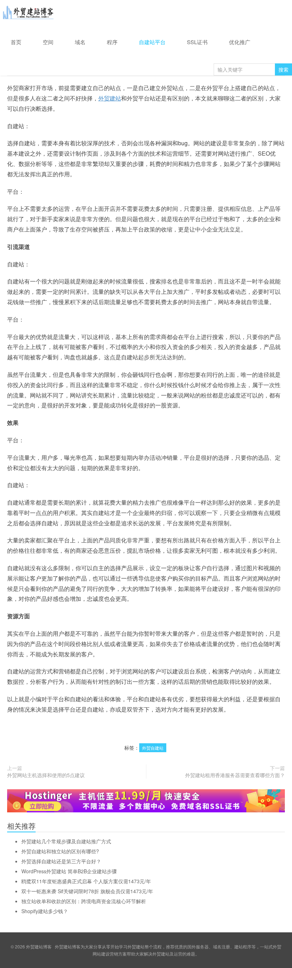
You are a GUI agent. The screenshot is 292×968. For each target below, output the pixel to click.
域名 (80, 42)
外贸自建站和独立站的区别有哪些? (60, 851)
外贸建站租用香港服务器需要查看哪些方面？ (235, 775)
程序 (112, 42)
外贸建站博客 (28, 14)
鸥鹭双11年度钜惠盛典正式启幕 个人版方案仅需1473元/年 (86, 881)
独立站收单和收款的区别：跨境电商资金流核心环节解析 (83, 901)
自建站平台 (152, 42)
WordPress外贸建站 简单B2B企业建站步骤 (69, 871)
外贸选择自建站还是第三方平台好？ (61, 861)
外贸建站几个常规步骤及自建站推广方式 (66, 841)
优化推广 (239, 42)
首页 (16, 42)
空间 (48, 42)
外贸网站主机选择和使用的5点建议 (46, 775)
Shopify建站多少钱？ (44, 911)
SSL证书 (197, 42)
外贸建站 (109, 98)
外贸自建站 (152, 748)
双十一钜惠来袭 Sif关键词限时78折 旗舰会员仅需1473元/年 (87, 891)
